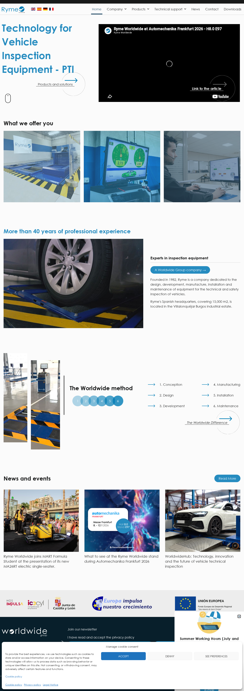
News (195, 9)
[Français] (51, 9)
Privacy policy (32, 684)
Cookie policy (13, 676)
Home (96, 9)
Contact (211, 9)
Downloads (232, 9)
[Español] (39, 9)
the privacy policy (120, 637)
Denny (169, 656)
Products (138, 9)
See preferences (216, 656)
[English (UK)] (33, 9)
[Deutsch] (45, 9)
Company (115, 9)
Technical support (168, 9)
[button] (239, 616)
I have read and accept (101, 637)
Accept (123, 656)
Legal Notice (50, 684)
